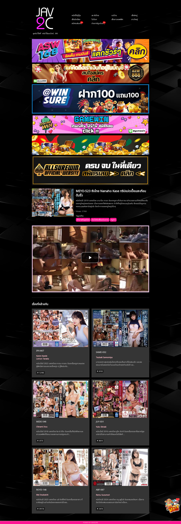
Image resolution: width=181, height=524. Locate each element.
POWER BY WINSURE (90, 522)
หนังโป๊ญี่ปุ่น (76, 15)
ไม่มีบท (94, 19)
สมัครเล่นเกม (77, 23)
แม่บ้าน (114, 15)
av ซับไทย (95, 15)
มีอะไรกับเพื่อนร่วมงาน (100, 219)
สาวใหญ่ (134, 19)
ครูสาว (113, 219)
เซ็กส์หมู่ (134, 15)
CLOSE (177, 499)
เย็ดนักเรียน (76, 19)
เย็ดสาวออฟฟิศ (117, 19)
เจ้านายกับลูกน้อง (83, 219)
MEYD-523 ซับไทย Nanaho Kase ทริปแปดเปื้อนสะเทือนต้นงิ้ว (111, 192)
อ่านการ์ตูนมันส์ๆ (98, 23)
